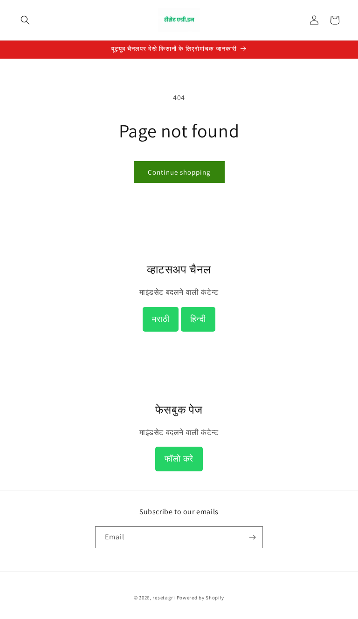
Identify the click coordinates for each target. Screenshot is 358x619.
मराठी (160, 319)
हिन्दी (198, 319)
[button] (25, 20)
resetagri (163, 597)
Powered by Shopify (201, 597)
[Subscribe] (252, 537)
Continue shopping (179, 172)
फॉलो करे (179, 458)
